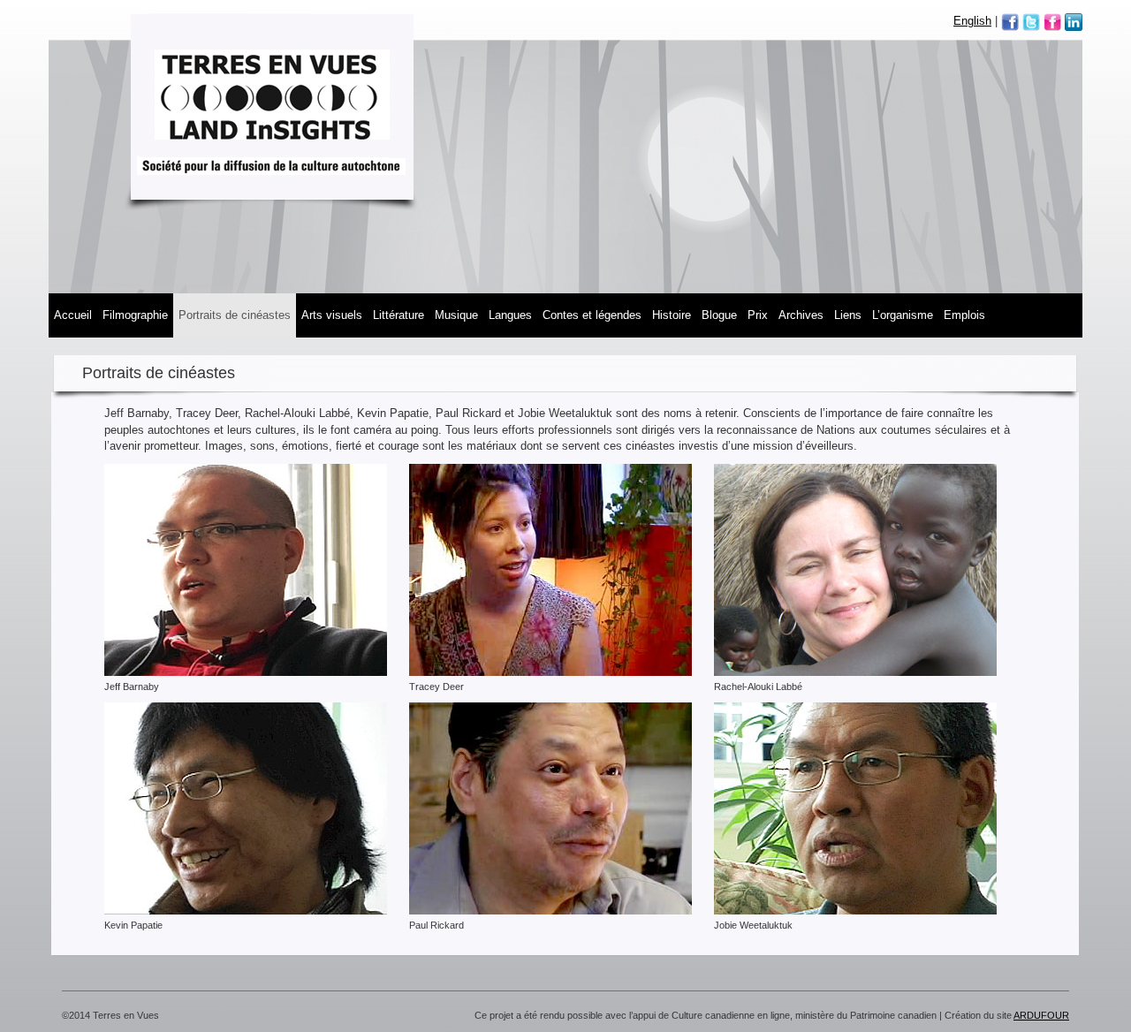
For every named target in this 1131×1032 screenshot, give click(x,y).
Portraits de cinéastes (234, 315)
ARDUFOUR (1041, 1015)
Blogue (719, 315)
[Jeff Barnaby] (245, 568)
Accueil (73, 315)
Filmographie (135, 315)
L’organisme (902, 315)
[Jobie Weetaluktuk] (855, 808)
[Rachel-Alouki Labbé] (855, 568)
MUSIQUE (456, 315)
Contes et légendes (592, 315)
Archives (801, 315)
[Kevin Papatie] (245, 808)
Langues (510, 315)
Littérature (398, 315)
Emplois (964, 315)
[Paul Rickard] (550, 808)
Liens (848, 315)
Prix (758, 315)
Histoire (671, 315)
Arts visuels (331, 315)
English (972, 20)
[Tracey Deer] (550, 568)
